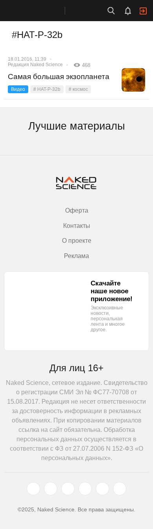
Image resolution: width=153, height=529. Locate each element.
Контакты (76, 225)
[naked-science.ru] (119, 488)
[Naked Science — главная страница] (40, 10)
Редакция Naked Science (35, 64)
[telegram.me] (102, 488)
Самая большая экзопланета (58, 76)
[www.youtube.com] (68, 488)
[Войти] (143, 10)
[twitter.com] (33, 488)
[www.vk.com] (50, 488)
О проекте (76, 240)
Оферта (76, 210)
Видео (18, 89)
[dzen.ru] (85, 488)
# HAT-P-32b (46, 89)
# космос (78, 89)
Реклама (76, 256)
